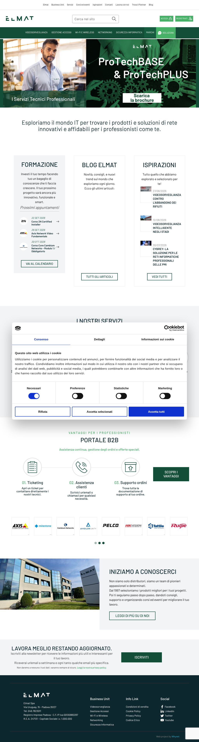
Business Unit (57, 4)
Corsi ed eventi (83, 4)
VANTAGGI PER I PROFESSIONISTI (100, 433)
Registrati (182, 18)
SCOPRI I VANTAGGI (171, 474)
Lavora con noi (122, 4)
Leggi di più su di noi (132, 615)
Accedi (164, 18)
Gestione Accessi (61, 32)
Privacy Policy (133, 715)
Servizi (70, 4)
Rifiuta (42, 411)
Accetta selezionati (99, 411)
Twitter (169, 715)
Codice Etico (133, 720)
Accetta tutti (156, 411)
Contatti (109, 4)
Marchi (150, 32)
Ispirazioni (97, 4)
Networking (105, 32)
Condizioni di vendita (137, 706)
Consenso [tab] (41, 339)
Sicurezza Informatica (129, 32)
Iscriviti (142, 657)
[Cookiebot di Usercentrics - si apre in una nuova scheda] (167, 328)
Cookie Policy (133, 711)
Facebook (170, 706)
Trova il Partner (139, 4)
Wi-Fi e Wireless (84, 32)
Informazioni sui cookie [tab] (157, 339)
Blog (151, 4)
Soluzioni (168, 32)
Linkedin (169, 711)
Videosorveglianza (36, 32)
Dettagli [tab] (99, 339)
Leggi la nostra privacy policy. (92, 667)
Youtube (169, 720)
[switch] (77, 396)
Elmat (46, 4)
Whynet (175, 736)
